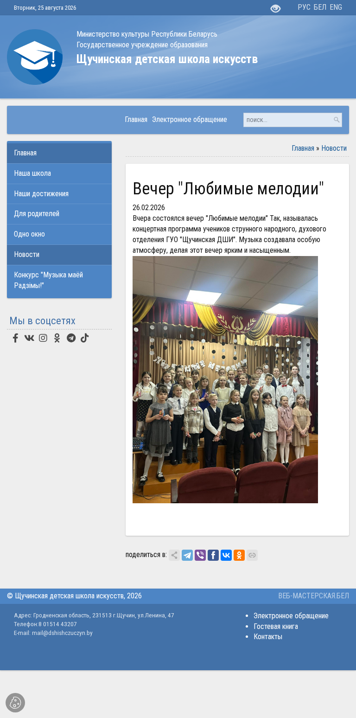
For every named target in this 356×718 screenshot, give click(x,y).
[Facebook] (213, 555)
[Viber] (200, 555)
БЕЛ (320, 7)
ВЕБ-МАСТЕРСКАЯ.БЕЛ (313, 595)
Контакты (268, 636)
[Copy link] (252, 555)
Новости (334, 148)
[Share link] (174, 555)
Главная (303, 148)
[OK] (239, 555)
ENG (336, 7)
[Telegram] (187, 555)
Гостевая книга (276, 626)
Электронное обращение (291, 615)
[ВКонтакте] (226, 555)
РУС (304, 7)
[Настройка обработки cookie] (15, 702)
